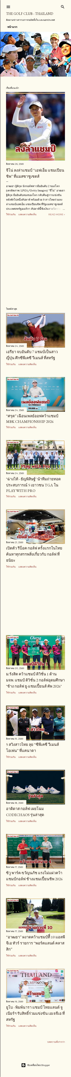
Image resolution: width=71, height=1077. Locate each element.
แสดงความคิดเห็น (27, 214)
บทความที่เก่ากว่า (56, 1041)
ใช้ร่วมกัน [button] (11, 214)
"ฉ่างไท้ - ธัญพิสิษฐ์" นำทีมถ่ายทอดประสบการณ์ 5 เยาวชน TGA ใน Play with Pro (33, 485)
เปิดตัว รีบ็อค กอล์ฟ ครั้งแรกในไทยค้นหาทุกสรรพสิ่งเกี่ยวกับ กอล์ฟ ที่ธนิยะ (34, 554)
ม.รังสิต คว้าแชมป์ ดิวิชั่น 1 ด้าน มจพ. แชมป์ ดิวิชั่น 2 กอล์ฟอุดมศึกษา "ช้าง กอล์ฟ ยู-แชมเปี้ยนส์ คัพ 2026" (35, 680)
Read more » (56, 214)
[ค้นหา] (62, 6)
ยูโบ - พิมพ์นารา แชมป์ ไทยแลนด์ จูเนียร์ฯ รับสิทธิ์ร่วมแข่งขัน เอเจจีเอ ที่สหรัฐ (35, 1013)
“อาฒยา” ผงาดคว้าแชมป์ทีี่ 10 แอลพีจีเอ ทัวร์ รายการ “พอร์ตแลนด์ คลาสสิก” (35, 943)
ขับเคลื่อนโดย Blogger (38, 1065)
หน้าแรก (12, 27)
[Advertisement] (35, 261)
